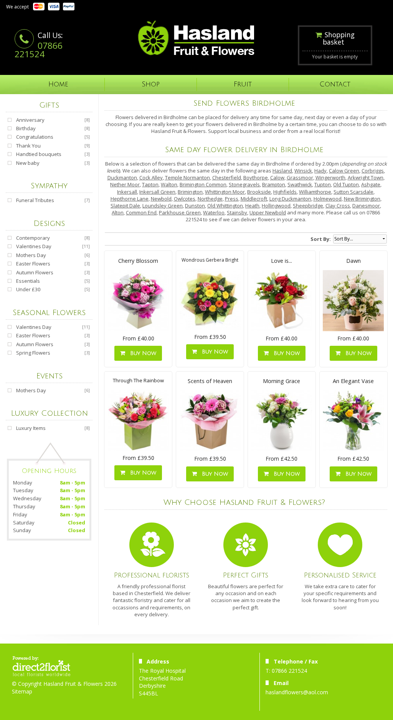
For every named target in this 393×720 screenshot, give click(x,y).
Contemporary (33, 237)
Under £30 (28, 289)
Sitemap (22, 691)
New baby (28, 162)
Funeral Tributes (35, 200)
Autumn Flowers (34, 272)
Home (58, 84)
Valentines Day (33, 246)
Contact (335, 84)
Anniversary (30, 119)
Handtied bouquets (38, 154)
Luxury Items (31, 428)
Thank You (28, 145)
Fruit (243, 84)
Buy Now (141, 353)
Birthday (26, 128)
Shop (151, 84)
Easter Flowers (33, 263)
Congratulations (34, 136)
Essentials (28, 280)
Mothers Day (31, 255)
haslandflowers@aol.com (297, 692)
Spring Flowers (33, 352)
